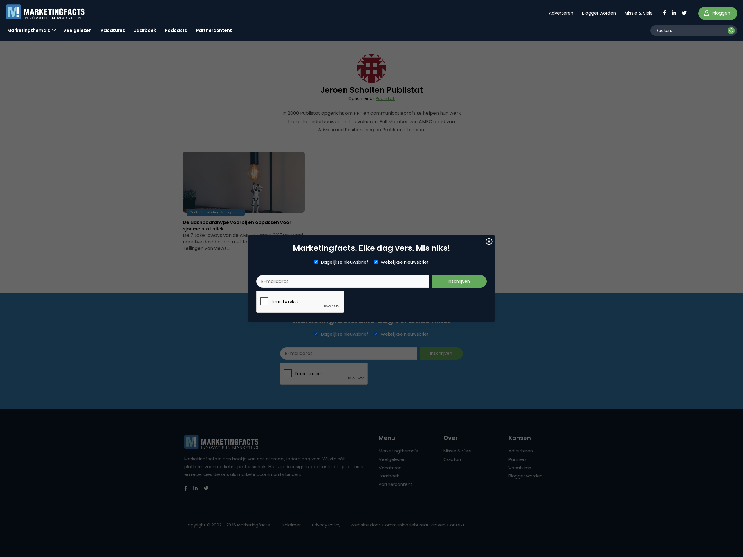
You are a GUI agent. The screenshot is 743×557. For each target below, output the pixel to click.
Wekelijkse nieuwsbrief (405, 262)
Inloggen (720, 13)
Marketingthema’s (28, 30)
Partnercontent (214, 30)
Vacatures (112, 30)
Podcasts (176, 30)
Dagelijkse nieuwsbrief (344, 262)
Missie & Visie (639, 13)
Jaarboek (145, 30)
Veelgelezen (77, 30)
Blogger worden (599, 13)
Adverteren (561, 13)
